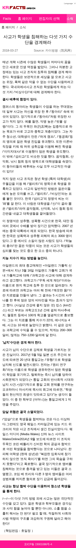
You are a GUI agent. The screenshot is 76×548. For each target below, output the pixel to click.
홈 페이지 (25, 18)
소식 (23, 27)
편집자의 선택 (49, 18)
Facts (7, 18)
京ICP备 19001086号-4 (38, 544)
